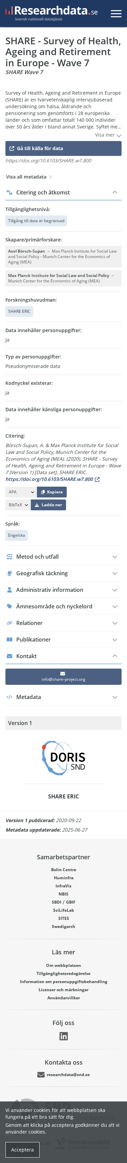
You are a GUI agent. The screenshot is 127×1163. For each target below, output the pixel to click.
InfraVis (63, 886)
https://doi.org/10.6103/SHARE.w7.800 (49, 479)
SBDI (56, 902)
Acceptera (22, 1149)
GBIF (71, 902)
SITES (63, 918)
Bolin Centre (63, 870)
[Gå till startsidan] (50, 13)
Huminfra (63, 878)
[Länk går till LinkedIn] (63, 1036)
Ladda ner (52, 505)
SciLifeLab (63, 910)
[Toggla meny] (116, 13)
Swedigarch (63, 926)
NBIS (63, 894)
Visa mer (105, 135)
